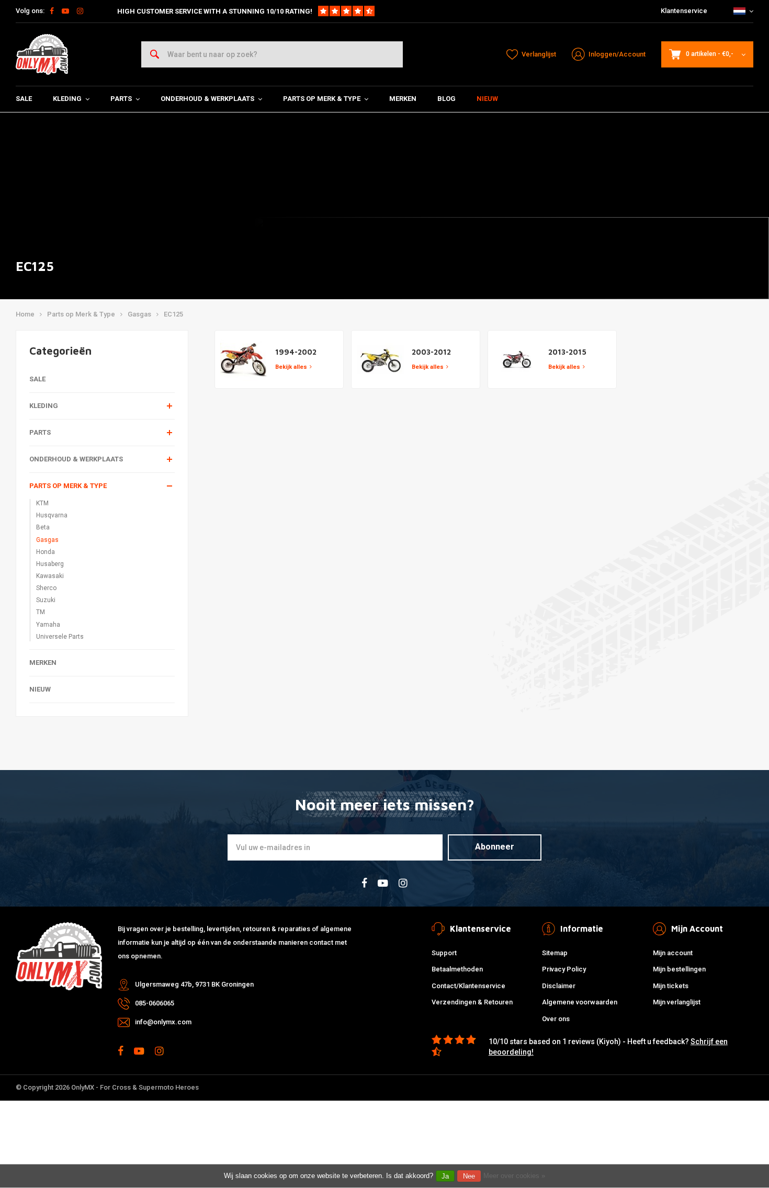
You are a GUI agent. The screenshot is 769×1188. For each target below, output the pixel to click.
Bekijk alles (291, 367)
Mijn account (673, 953)
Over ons (556, 1019)
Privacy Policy (564, 969)
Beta (43, 527)
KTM (42, 503)
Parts (121, 99)
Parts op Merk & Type (321, 99)
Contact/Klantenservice (468, 986)
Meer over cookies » (514, 1176)
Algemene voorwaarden (579, 1002)
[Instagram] (80, 11)
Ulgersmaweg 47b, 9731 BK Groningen (194, 984)
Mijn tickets (670, 986)
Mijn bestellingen (679, 969)
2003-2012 (431, 351)
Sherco (46, 588)
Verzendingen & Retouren (472, 1002)
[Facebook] (52, 11)
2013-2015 (567, 351)
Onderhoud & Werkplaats (207, 99)
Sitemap (555, 953)
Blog (446, 99)
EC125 (173, 314)
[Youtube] (65, 11)
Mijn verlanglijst (676, 1002)
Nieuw (487, 99)
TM (40, 612)
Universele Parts (60, 636)
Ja (445, 1176)
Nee (469, 1176)
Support (444, 953)
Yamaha (48, 624)
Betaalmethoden (457, 969)
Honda (45, 552)
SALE (24, 99)
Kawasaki (50, 576)
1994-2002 (295, 351)
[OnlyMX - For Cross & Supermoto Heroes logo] (42, 54)
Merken (402, 99)
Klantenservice (684, 11)
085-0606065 (154, 1003)
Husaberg (50, 564)
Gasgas (139, 314)
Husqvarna (51, 515)
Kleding (67, 99)
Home (25, 314)
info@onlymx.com (163, 1022)
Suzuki (45, 600)
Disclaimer (558, 986)
